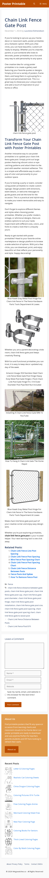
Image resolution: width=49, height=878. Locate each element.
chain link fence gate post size (29, 605)
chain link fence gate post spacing (20, 608)
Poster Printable (13, 4)
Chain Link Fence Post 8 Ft (19, 626)
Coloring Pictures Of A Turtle (26, 795)
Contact (34, 864)
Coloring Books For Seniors (26, 830)
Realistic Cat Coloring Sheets (26, 777)
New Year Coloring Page (24, 821)
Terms (26, 864)
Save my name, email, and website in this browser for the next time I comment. (23, 694)
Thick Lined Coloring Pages (26, 839)
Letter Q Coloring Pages (24, 768)
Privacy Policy (17, 864)
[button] (34, 3)
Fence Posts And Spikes (22, 574)
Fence (10, 584)
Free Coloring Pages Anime (26, 804)
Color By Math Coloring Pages (27, 848)
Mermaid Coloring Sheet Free (27, 813)
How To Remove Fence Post (24, 577)
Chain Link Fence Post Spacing (25, 556)
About (9, 864)
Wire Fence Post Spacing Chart (25, 559)
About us (12, 749)
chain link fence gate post (22, 591)
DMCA (40, 864)
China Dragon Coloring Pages (27, 786)
